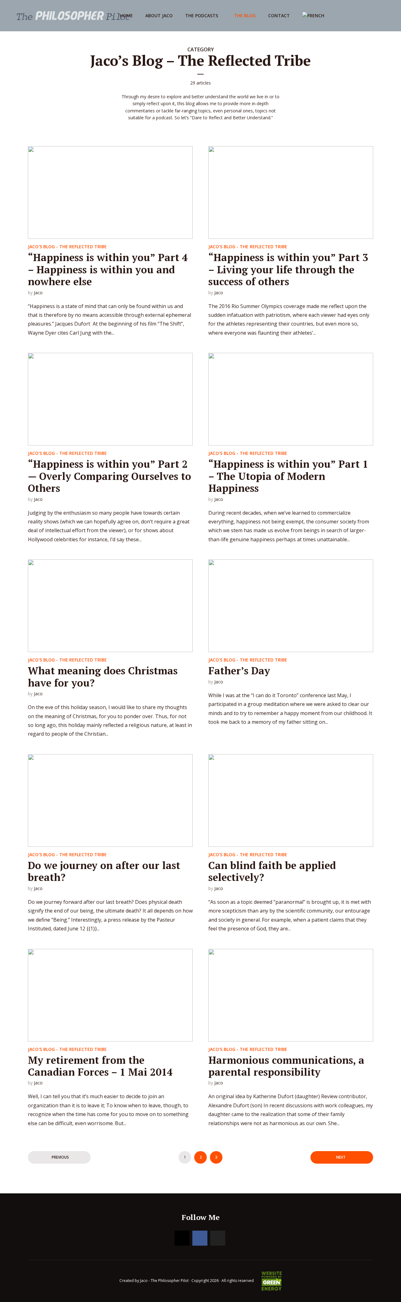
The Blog (245, 15)
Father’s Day (239, 670)
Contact (279, 15)
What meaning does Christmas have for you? (103, 676)
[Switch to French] (313, 15)
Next (341, 1157)
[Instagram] (182, 1238)
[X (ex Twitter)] (217, 1238)
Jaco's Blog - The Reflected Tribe (67, 247)
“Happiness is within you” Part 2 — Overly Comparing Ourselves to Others (109, 476)
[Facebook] (199, 1238)
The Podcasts (201, 15)
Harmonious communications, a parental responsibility (286, 1065)
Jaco (38, 293)
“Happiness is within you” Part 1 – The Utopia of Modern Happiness (288, 476)
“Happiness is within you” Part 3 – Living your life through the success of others (288, 269)
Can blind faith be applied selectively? (272, 871)
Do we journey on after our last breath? (104, 871)
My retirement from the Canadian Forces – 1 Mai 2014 (100, 1065)
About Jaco (159, 15)
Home (126, 15)
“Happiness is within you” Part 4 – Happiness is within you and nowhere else (108, 269)
